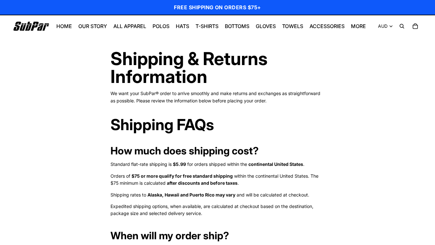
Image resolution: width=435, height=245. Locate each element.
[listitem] (358, 26)
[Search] (402, 26)
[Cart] (415, 26)
